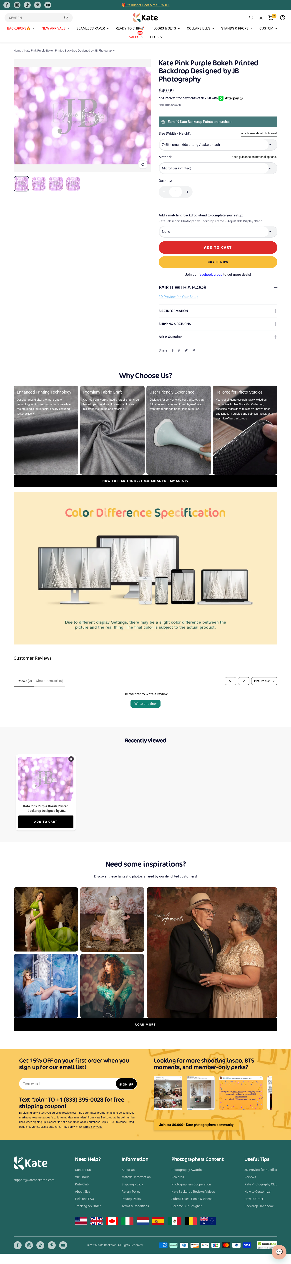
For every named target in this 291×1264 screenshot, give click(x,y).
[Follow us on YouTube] (47, 5)
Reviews (250, 1177)
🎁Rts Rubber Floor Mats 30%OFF (146, 5)
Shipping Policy (132, 1184)
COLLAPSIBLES (198, 28)
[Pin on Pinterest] (179, 350)
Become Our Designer (186, 1206)
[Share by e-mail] (193, 350)
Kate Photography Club (260, 1184)
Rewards (177, 1177)
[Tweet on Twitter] (186, 350)
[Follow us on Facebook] (6, 5)
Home (17, 50)
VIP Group (82, 1177)
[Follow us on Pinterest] (37, 5)
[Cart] (270, 17)
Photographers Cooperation (191, 1184)
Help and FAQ (84, 1199)
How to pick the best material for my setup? (146, 481)
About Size (82, 1191)
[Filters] (243, 681)
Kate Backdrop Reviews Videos (193, 1191)
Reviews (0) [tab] (23, 681)
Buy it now (218, 262)
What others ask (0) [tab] (49, 681)
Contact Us (83, 1170)
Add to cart (45, 822)
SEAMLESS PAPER (90, 28)
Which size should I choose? (259, 133)
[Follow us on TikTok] (27, 5)
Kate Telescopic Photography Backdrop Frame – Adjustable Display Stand (210, 221)
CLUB (154, 37)
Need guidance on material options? (254, 157)
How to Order (253, 1199)
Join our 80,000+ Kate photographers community (196, 1125)
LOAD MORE (145, 1024)
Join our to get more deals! (218, 275)
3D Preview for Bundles (260, 1170)
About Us (128, 1170)
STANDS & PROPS (234, 28)
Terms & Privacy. (93, 1126)
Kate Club (82, 1184)
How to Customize (257, 1191)
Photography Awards (186, 1170)
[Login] (261, 18)
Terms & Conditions (135, 1206)
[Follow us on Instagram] (17, 5)
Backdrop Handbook (258, 1206)
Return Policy (131, 1191)
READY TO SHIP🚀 (130, 28)
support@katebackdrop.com (34, 1180)
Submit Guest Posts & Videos (191, 1199)
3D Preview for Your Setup (178, 297)
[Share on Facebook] (173, 350)
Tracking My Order (88, 1206)
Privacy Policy (131, 1199)
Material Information (136, 1177)
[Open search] (230, 681)
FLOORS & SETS (164, 28)
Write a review (145, 703)
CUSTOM (266, 28)
